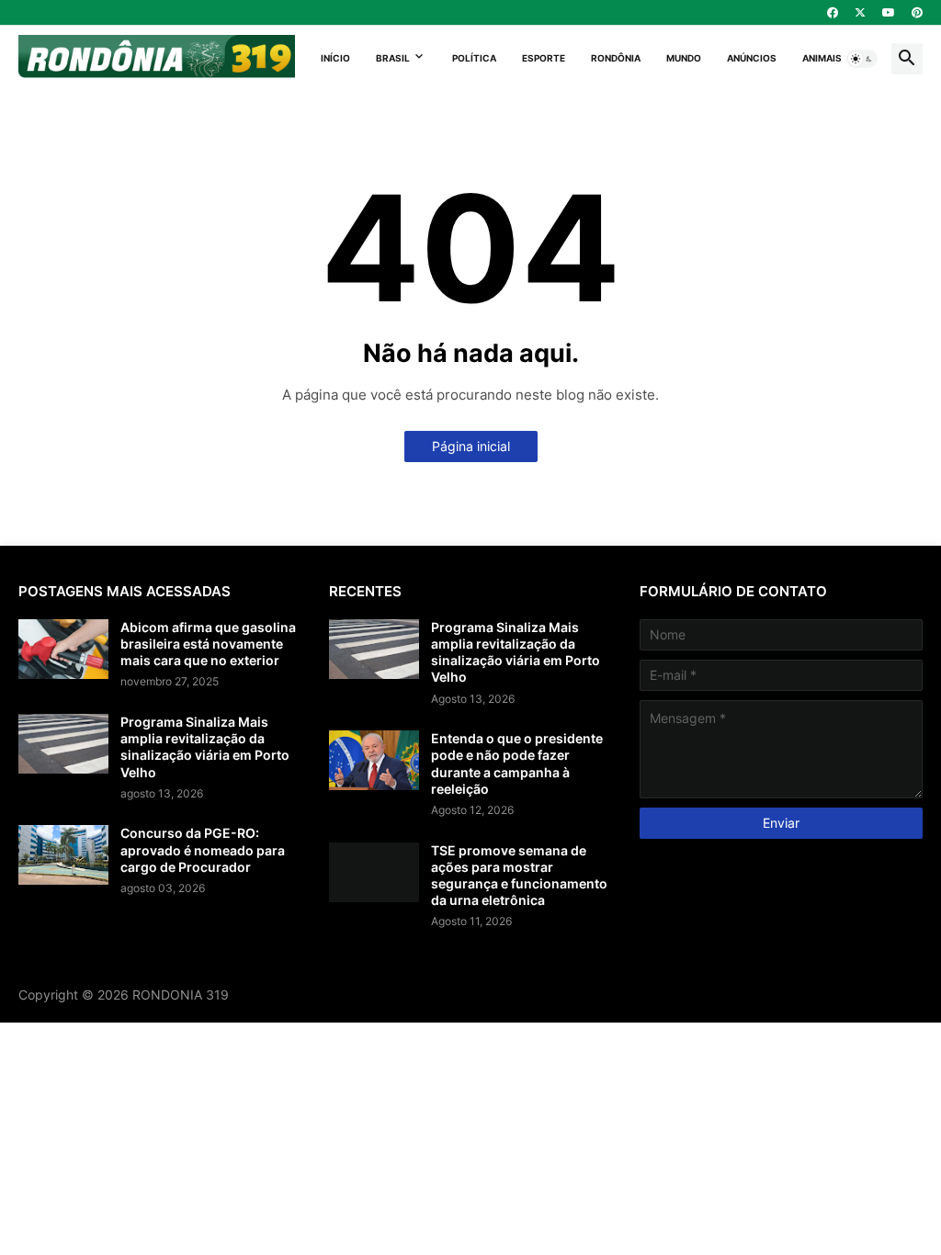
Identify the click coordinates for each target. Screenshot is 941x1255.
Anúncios (752, 57)
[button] (862, 59)
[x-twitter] (860, 13)
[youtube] (888, 13)
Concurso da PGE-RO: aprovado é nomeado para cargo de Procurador (202, 849)
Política (474, 57)
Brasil (393, 57)
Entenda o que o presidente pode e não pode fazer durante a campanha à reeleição (517, 763)
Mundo (683, 57)
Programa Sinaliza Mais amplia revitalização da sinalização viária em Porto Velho (204, 747)
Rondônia (616, 57)
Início (335, 57)
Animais (822, 57)
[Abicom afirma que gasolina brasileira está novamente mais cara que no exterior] (63, 649)
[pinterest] (917, 13)
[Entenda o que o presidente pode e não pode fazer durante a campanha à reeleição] (374, 760)
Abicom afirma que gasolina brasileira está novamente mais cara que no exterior (208, 643)
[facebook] (832, 13)
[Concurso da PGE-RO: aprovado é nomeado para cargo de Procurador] (63, 855)
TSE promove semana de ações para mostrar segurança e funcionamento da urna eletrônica (519, 875)
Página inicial (471, 446)
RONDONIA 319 (180, 994)
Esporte (543, 57)
